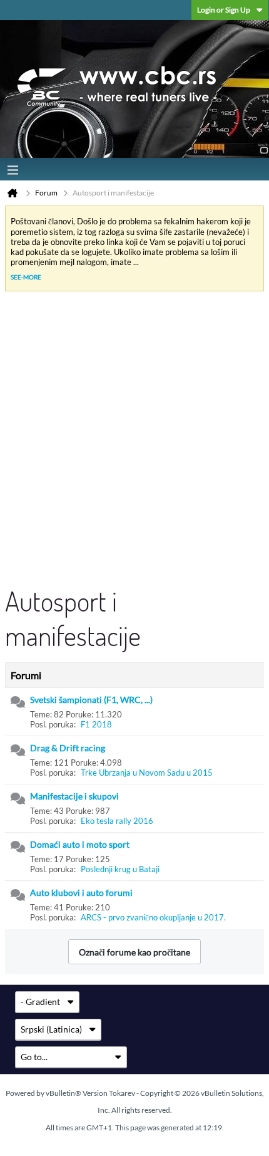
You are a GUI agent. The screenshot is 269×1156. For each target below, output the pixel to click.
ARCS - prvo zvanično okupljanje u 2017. (153, 917)
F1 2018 (96, 724)
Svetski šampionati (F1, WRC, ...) (91, 699)
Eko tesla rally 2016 (117, 821)
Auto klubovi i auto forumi (81, 892)
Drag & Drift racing (67, 747)
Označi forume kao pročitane (134, 952)
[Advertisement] (134, 442)
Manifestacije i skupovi (74, 796)
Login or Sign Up (223, 9)
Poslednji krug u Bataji (120, 869)
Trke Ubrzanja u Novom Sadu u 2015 (147, 773)
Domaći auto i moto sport (79, 844)
